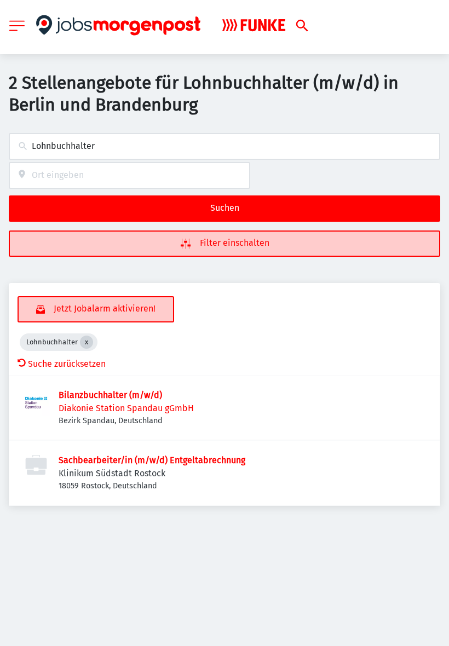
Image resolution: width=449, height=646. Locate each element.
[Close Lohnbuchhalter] (86, 342)
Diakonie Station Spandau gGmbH (126, 408)
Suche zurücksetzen (67, 364)
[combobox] (224, 146)
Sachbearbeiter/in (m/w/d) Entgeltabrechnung (152, 460)
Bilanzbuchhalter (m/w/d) (110, 395)
